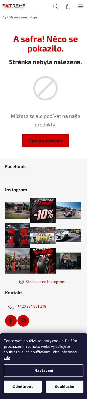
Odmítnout (23, 386)
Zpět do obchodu (45, 140)
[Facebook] (11, 321)
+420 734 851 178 (31, 306)
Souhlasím (64, 386)
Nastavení (43, 370)
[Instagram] (23, 321)
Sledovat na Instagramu (46, 282)
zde (7, 357)
